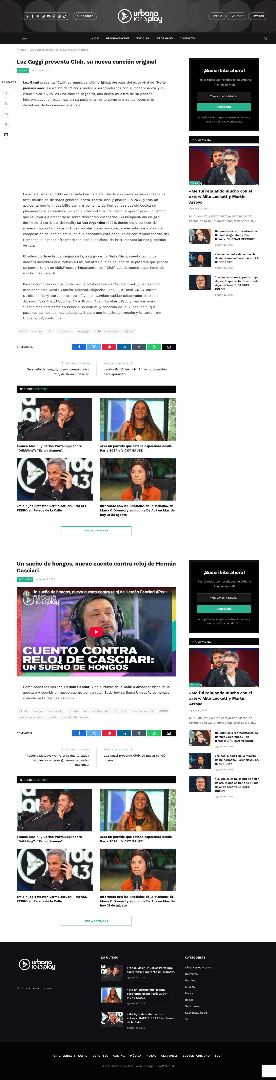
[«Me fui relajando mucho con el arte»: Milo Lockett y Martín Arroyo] (224, 165)
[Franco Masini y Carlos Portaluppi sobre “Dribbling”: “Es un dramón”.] (55, 419)
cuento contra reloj (96, 711)
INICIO (95, 38)
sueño (51, 717)
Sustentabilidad (196, 1012)
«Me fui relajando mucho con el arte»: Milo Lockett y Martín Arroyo (220, 196)
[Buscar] (265, 38)
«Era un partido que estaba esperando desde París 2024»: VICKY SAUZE (136, 448)
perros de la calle (30, 717)
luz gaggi (83, 331)
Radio (189, 999)
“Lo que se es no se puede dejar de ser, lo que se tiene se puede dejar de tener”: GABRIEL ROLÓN (237, 283)
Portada (21, 49)
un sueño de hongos (74, 717)
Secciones (25, 579)
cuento (73, 711)
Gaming (190, 980)
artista (23, 331)
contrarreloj (55, 711)
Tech (188, 1019)
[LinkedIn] (6, 114)
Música (22, 70)
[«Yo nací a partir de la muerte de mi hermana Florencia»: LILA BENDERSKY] (200, 259)
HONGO (163, 711)
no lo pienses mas (106, 331)
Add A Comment (96, 530)
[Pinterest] (6, 124)
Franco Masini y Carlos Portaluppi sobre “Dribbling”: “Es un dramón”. (49, 448)
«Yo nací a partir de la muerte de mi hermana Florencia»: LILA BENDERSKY (237, 258)
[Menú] (24, 38)
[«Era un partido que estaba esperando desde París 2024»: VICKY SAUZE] (138, 419)
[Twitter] (6, 103)
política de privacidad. (229, 121)
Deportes (191, 973)
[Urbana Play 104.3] (144, 16)
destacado (65, 331)
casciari (38, 711)
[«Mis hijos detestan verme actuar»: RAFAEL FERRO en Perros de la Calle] (55, 479)
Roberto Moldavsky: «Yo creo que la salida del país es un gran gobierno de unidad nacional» (57, 760)
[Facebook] (6, 93)
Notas (194, 183)
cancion (37, 331)
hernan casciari (143, 711)
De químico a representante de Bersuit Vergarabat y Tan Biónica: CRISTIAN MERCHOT (236, 235)
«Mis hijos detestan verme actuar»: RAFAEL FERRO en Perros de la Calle (52, 508)
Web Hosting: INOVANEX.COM (155, 1065)
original (128, 331)
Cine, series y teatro (199, 967)
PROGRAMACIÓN (117, 38)
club (50, 331)
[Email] (6, 134)
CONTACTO (187, 38)
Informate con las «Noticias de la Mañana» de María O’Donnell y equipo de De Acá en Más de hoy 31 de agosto (137, 510)
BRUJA (23, 711)
